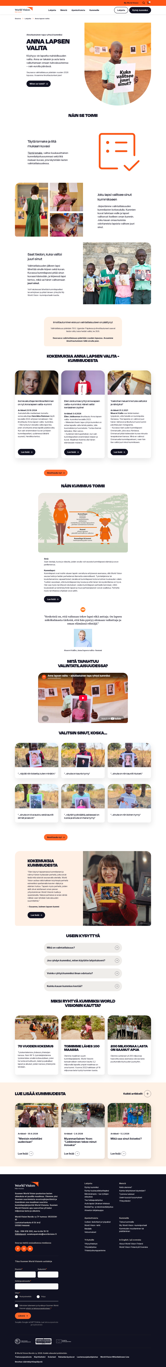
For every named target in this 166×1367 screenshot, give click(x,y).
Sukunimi (42, 1269)
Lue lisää (25, 452)
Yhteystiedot (124, 1201)
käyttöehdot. (38, 1325)
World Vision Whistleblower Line (114, 1357)
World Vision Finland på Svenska (133, 1247)
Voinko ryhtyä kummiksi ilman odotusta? (70, 973)
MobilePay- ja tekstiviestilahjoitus (98, 1207)
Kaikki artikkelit (133, 1094)
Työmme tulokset (126, 1194)
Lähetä (21, 1316)
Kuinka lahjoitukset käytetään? (132, 1190)
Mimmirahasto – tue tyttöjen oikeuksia (96, 1195)
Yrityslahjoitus (90, 1247)
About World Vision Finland (131, 1243)
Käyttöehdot (39, 1357)
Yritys (43, 1296)
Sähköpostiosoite (22, 1281)
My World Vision (131, 3)
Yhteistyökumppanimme (94, 1250)
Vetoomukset (90, 1232)
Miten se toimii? (37, 84)
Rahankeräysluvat (66, 1357)
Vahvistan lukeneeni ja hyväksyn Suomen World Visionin (38, 1306)
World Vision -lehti (92, 1225)
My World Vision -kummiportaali (133, 1225)
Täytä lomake (35, 153)
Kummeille (94, 10)
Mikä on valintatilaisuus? (61, 947)
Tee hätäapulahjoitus (93, 1200)
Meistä (63, 10)
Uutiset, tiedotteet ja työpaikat (97, 1222)
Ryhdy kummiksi (140, 10)
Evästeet (52, 1357)
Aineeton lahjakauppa (93, 1210)
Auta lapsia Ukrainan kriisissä (97, 1203)
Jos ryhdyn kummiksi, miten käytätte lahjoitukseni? (76, 960)
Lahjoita (52, 10)
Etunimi (18, 1269)
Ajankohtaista (78, 10)
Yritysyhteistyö (90, 1243)
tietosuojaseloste (51, 1322)
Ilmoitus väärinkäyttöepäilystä (28, 1362)
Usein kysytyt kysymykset (130, 1197)
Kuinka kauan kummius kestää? (64, 986)
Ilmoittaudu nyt (54, 473)
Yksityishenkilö (25, 1296)
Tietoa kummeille (126, 1222)
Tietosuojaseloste (23, 1357)
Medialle (88, 1228)
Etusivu (18, 18)
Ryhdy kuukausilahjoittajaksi (96, 1190)
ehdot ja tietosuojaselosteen (38, 1308)
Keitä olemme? (125, 1187)
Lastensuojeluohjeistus (87, 1357)
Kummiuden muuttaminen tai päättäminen (131, 1229)
